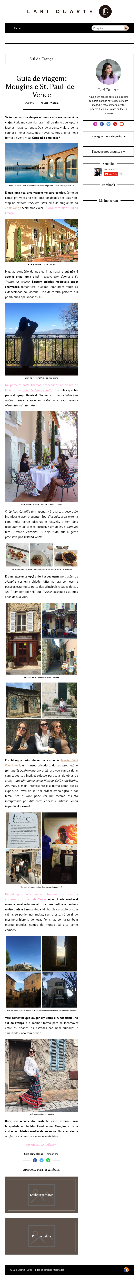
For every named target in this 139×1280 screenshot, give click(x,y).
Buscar (126, 28)
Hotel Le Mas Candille (37, 390)
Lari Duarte (108, 89)
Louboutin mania (41, 1195)
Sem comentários (33, 1154)
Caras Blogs (13, 208)
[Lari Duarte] (69, 11)
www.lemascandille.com (41, 1144)
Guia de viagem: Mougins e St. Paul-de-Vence (41, 86)
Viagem (54, 102)
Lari (46, 102)
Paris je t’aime (41, 1236)
